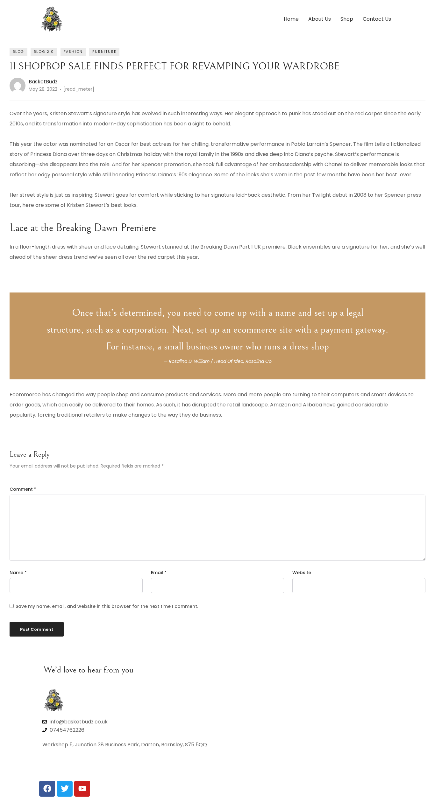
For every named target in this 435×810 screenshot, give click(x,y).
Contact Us (377, 19)
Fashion (73, 51)
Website (301, 572)
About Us (319, 19)
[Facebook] (47, 789)
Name (18, 572)
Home (291, 19)
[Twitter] (65, 789)
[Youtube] (82, 789)
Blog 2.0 (44, 51)
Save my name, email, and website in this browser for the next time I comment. (107, 606)
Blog (18, 51)
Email (159, 572)
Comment (23, 489)
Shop (346, 19)
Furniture (104, 51)
